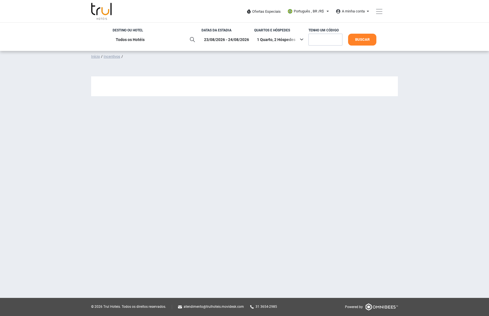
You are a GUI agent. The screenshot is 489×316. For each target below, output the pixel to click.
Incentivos (112, 56)
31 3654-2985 (266, 307)
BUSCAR (362, 39)
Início (95, 56)
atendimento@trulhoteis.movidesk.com (214, 307)
